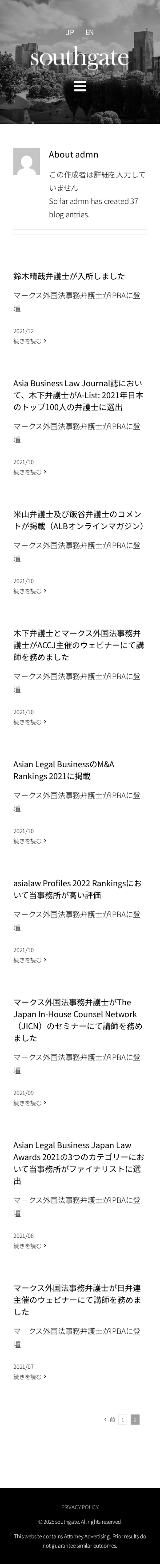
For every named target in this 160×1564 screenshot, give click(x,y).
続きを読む (27, 341)
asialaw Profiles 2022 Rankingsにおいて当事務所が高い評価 (77, 888)
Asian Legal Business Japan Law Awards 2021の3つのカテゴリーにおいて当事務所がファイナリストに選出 (78, 1162)
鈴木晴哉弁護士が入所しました (69, 275)
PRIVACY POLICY (80, 1506)
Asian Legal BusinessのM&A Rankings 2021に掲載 (63, 769)
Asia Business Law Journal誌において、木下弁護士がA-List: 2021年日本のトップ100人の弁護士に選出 (78, 394)
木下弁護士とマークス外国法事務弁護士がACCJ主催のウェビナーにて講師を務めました (78, 644)
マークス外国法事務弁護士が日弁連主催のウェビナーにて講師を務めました (77, 1299)
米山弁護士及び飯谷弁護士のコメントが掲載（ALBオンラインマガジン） (80, 519)
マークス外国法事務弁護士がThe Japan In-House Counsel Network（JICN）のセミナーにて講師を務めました (78, 1019)
